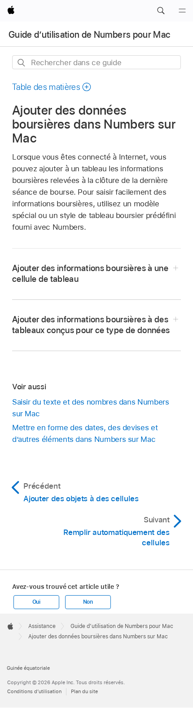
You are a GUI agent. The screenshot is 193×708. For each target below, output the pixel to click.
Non (88, 602)
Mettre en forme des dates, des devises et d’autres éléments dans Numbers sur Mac (85, 433)
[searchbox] (96, 62)
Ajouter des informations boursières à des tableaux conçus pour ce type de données (91, 324)
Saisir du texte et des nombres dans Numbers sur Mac (90, 407)
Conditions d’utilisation (34, 691)
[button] (160, 11)
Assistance (42, 626)
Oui (36, 602)
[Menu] (182, 11)
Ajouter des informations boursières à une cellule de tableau (90, 273)
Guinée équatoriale (28, 668)
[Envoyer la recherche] (21, 62)
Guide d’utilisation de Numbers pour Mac (89, 34)
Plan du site (84, 691)
